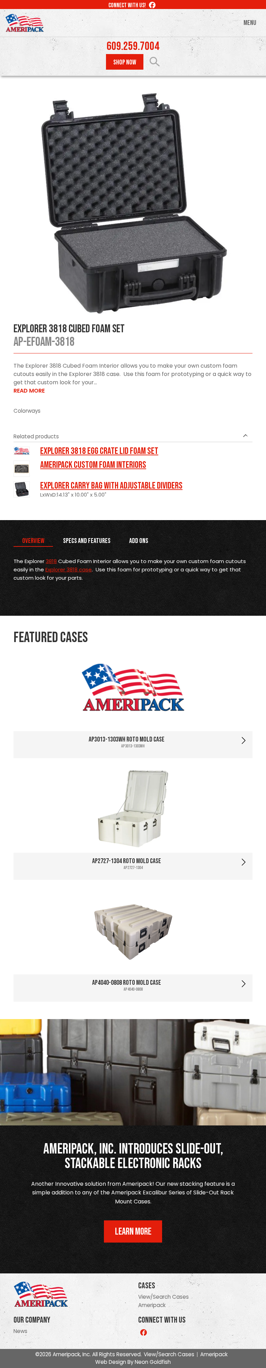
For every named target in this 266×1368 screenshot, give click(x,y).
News (20, 1331)
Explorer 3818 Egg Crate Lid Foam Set (99, 451)
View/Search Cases (163, 1296)
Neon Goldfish (153, 1362)
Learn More (133, 1231)
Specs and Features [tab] (86, 541)
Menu (249, 23)
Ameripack (152, 1305)
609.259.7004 (133, 46)
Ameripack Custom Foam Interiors (93, 465)
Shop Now (124, 62)
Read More (29, 391)
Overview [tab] (33, 541)
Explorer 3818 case (68, 569)
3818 (51, 561)
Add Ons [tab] (138, 541)
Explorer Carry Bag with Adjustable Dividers (111, 485)
